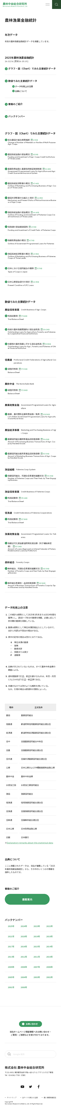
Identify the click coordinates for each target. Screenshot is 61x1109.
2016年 (24, 946)
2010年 (49, 956)
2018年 (49, 936)
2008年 (24, 966)
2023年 (36, 926)
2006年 (49, 966)
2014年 (49, 946)
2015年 (36, 946)
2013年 (11, 956)
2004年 (24, 977)
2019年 (36, 936)
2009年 (11, 966)
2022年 (49, 926)
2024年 (24, 926)
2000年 (24, 987)
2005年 (11, 977)
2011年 (36, 956)
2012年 (24, 956)
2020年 (24, 936)
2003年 (36, 977)
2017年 (11, 946)
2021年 (11, 936)
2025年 (11, 926)
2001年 (11, 987)
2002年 (49, 977)
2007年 (36, 966)
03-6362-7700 (14, 1075)
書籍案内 (27, 899)
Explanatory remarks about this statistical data (30, 842)
